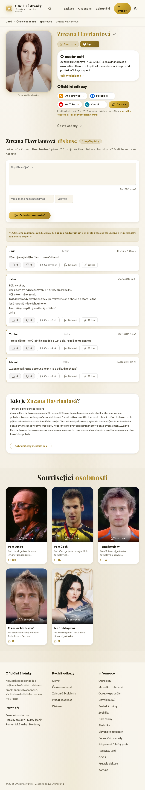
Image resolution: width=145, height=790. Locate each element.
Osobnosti (85, 8)
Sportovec (46, 21)
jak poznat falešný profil (84, 114)
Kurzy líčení (34, 720)
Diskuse (69, 8)
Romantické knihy (16, 724)
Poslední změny (107, 706)
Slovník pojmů (106, 700)
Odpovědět (50, 264)
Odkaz (91, 264)
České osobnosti (26, 21)
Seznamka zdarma (17, 715)
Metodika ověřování (110, 687)
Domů (9, 21)
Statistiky (104, 725)
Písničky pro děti (15, 720)
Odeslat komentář (32, 215)
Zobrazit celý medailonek (30, 446)
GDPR (102, 757)
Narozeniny (105, 719)
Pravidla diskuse (108, 763)
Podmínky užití (107, 750)
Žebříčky (103, 712)
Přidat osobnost (62, 700)
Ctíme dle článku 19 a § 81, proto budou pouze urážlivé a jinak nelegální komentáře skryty (72, 234)
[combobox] (53, 8)
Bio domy (34, 724)
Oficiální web (73, 95)
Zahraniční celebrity (64, 693)
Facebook (102, 95)
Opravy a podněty (109, 693)
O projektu (104, 680)
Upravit (91, 44)
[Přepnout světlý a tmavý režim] (135, 8)
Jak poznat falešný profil (113, 744)
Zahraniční (103, 8)
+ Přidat (122, 8)
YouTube (70, 104)
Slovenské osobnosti (110, 731)
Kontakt (96, 104)
